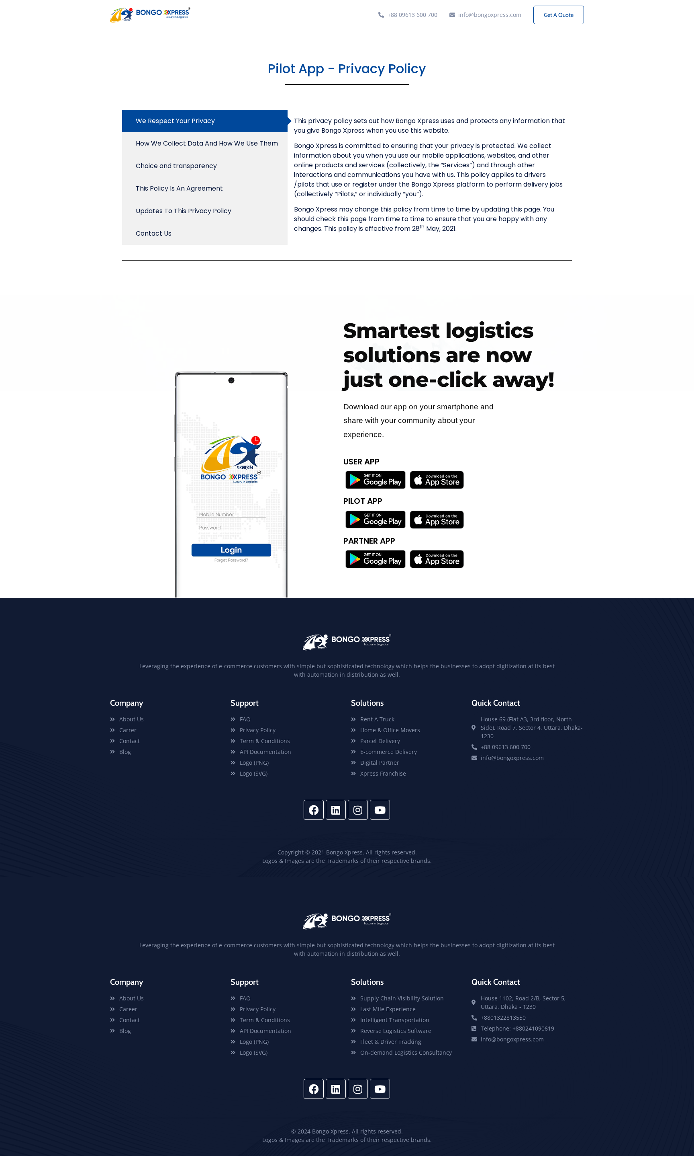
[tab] (205, 121)
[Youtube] (380, 810)
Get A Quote (559, 14)
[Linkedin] (336, 810)
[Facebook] (314, 810)
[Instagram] (358, 810)
